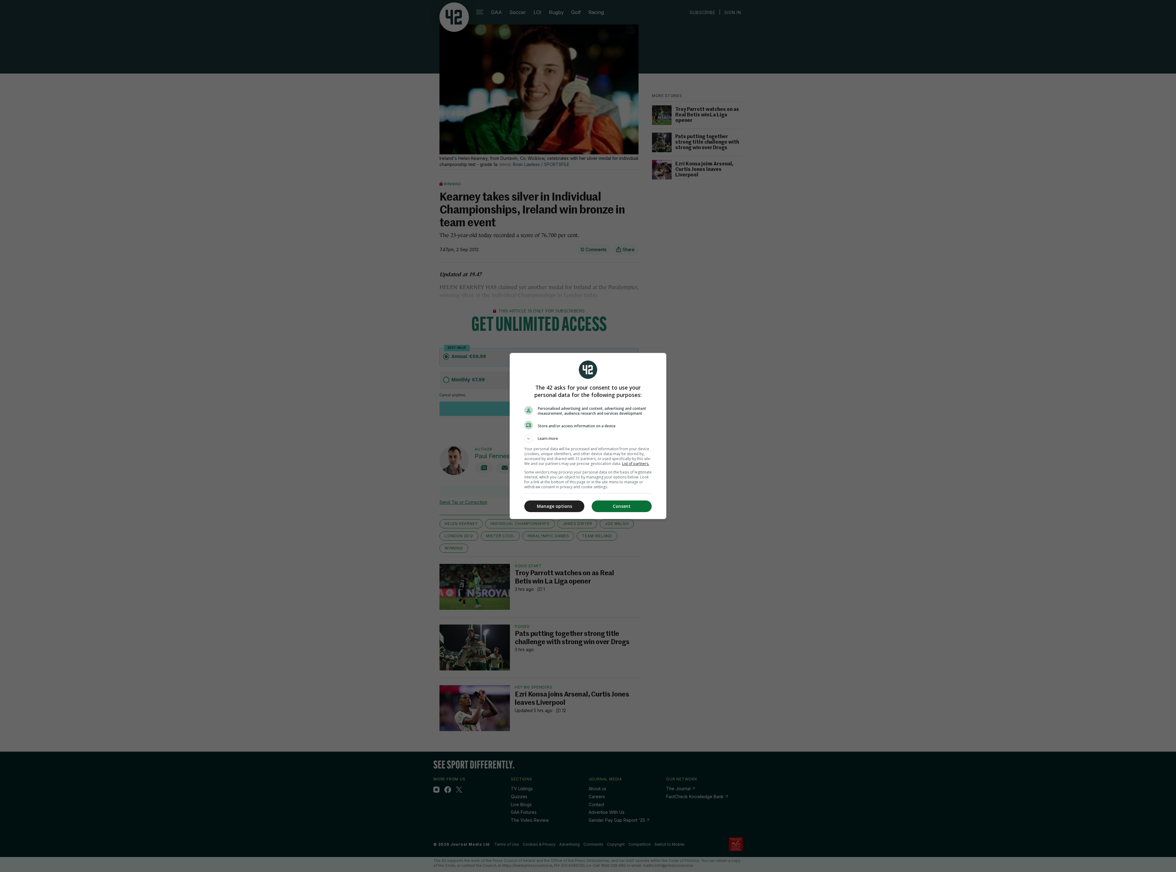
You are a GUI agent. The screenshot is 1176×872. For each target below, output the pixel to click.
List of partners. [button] (635, 463)
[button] (588, 438)
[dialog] (588, 436)
